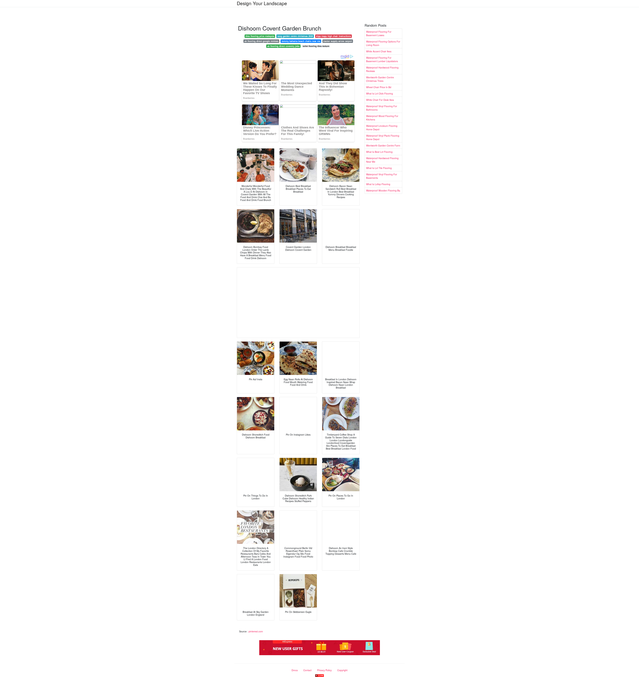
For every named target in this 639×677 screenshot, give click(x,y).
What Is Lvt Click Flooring (379, 93)
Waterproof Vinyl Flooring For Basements (381, 176)
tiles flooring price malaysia (259, 36)
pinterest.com (256, 631)
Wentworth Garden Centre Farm (383, 145)
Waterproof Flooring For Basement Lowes (378, 33)
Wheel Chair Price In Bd (378, 87)
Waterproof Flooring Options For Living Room (383, 43)
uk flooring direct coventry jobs (283, 46)
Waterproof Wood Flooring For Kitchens (382, 117)
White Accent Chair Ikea (378, 51)
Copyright (342, 670)
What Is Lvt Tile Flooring (379, 168)
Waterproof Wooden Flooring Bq (383, 190)
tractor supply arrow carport (337, 41)
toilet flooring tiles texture (316, 46)
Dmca (295, 670)
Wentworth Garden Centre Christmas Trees (380, 79)
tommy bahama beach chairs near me (301, 41)
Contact (307, 670)
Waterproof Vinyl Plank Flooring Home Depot (382, 137)
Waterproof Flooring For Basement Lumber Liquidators (382, 59)
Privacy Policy (324, 670)
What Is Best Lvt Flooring (379, 151)
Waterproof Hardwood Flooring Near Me (382, 159)
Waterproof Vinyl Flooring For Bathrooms (381, 107)
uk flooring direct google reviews (261, 41)
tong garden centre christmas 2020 (295, 36)
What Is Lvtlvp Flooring (378, 184)
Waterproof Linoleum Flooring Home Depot (381, 127)
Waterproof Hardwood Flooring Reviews (382, 69)
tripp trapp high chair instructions (333, 36)
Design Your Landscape (262, 3)
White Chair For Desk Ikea (380, 99)
